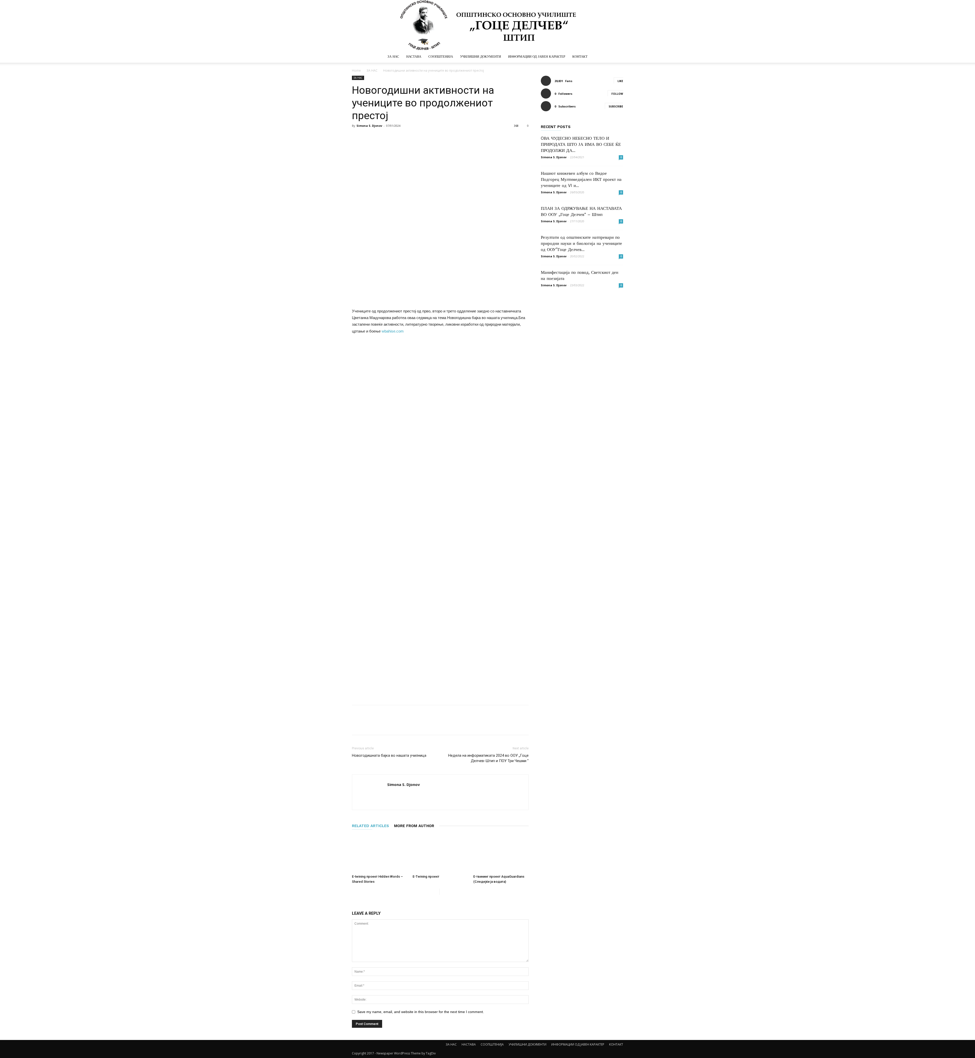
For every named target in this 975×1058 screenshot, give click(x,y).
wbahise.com (393, 331)
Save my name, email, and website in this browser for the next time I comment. (420, 1012)
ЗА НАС (393, 56)
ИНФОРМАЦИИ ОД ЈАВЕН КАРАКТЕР (536, 56)
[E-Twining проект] (440, 853)
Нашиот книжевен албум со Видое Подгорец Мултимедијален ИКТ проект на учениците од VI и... (581, 179)
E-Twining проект (426, 876)
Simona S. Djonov (369, 126)
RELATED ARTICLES (370, 826)
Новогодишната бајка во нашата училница (389, 755)
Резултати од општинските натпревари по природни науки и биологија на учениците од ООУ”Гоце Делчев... (581, 243)
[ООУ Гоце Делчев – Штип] (487, 25)
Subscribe (616, 106)
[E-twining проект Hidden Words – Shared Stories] (379, 853)
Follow (617, 94)
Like (620, 81)
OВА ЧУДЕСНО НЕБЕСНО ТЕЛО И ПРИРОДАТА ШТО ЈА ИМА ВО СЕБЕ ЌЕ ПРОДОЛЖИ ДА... (581, 144)
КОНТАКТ (580, 56)
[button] (617, 57)
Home (356, 70)
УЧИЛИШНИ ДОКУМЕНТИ (480, 56)
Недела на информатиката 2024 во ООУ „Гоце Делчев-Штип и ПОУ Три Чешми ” (488, 758)
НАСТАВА (413, 56)
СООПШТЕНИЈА (440, 56)
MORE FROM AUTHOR (414, 826)
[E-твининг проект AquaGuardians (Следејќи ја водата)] (501, 853)
